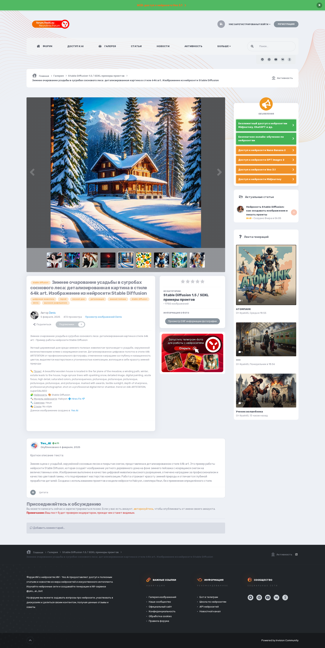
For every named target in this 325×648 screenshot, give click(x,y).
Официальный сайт (160, 606)
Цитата (43, 492)
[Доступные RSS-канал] (296, 554)
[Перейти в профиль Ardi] (240, 209)
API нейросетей (209, 606)
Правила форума (159, 621)
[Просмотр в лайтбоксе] (126, 172)
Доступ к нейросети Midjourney (259, 179)
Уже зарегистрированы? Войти (249, 24)
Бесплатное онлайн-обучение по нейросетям (261, 138)
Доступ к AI (75, 46)
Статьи (136, 46)
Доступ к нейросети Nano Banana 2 (262, 150)
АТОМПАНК (243, 309)
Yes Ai (74, 410)
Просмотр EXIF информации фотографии (192, 321)
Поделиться (43, 324)
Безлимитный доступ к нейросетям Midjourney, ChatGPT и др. (262, 125)
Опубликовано (60, 447)
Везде (287, 46)
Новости (163, 46)
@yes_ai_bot (35, 591)
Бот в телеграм (209, 597)
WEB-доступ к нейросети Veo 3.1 (159, 5)
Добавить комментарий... (49, 528)
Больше (223, 46)
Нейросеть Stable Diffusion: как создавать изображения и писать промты (267, 210)
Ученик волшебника (249, 411)
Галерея (110, 46)
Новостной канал (210, 611)
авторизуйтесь (143, 509)
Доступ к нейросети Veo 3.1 (257, 169)
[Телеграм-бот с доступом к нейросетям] (192, 353)
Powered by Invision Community (279, 640)
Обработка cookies (160, 616)
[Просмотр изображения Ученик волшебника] (266, 391)
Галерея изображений (162, 597)
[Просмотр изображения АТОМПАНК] (266, 275)
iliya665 (244, 312)
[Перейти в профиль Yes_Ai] (34, 445)
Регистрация (286, 24)
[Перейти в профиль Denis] (34, 315)
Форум (47, 46)
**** (238, 360)
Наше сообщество (160, 601)
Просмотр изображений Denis (103, 316)
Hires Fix (76, 398)
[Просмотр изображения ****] (266, 339)
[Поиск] (252, 46)
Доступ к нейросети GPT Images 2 (261, 159)
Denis (52, 312)
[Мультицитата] (33, 492)
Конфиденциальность (162, 611)
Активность (193, 46)
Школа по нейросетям (213, 601)
